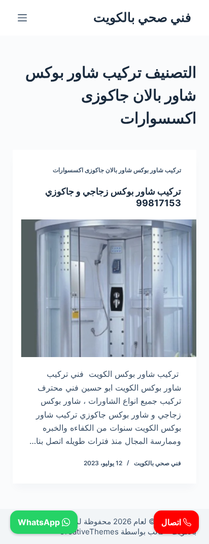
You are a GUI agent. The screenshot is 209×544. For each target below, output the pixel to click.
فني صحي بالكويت (142, 17)
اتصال (172, 522)
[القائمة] (22, 17)
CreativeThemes (89, 531)
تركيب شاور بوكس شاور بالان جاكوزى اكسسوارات (117, 170)
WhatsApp (40, 522)
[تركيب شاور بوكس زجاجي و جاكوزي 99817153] (105, 288)
